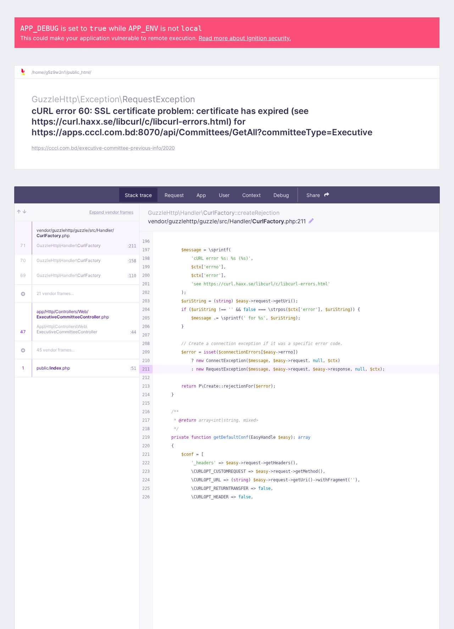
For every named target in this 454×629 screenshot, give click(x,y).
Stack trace (138, 195)
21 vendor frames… (55, 293)
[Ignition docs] (26, 72)
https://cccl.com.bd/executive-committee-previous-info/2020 (103, 148)
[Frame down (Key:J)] (24, 212)
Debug (281, 195)
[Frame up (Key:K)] (19, 212)
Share (313, 195)
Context (251, 195)
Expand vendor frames (111, 212)
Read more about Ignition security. (245, 38)
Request (174, 195)
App (201, 195)
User (224, 195)
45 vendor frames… (56, 349)
